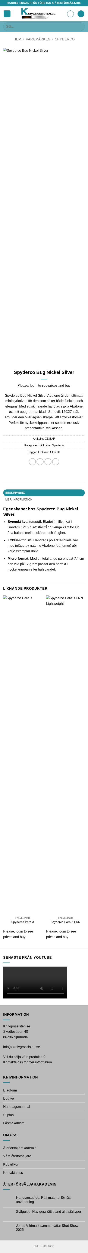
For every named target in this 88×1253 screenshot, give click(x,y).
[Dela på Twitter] (40, 461)
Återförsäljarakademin (20, 1148)
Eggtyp (8, 1098)
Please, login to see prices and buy (44, 385)
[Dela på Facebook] (32, 461)
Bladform (10, 1090)
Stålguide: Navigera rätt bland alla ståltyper (48, 1211)
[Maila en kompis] (47, 461)
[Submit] (80, 26)
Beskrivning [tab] (15, 492)
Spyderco (65, 39)
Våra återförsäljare (17, 1156)
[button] (7, 13)
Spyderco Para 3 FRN (65, 922)
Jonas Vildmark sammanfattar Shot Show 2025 (47, 1228)
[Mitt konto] (70, 13)
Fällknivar (44, 445)
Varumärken (38, 39)
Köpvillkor (10, 1164)
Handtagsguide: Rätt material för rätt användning (43, 1199)
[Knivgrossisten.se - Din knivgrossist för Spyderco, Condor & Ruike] (39, 13)
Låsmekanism (13, 1123)
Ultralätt (55, 452)
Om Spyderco (44, 1246)
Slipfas (8, 1115)
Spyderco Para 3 (22, 922)
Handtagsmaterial (16, 1107)
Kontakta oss (13, 1172)
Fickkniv (43, 452)
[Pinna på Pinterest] (55, 461)
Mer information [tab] (18, 499)
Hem (17, 39)
